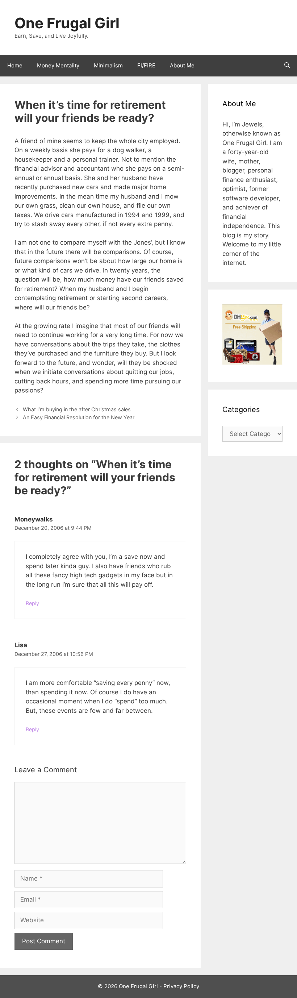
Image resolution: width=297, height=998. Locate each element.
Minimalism (108, 65)
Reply (32, 603)
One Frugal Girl (67, 23)
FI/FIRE (146, 65)
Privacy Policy (181, 986)
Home (14, 65)
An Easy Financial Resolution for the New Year (78, 417)
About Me (182, 65)
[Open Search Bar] (287, 65)
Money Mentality (58, 65)
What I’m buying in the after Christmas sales (77, 409)
